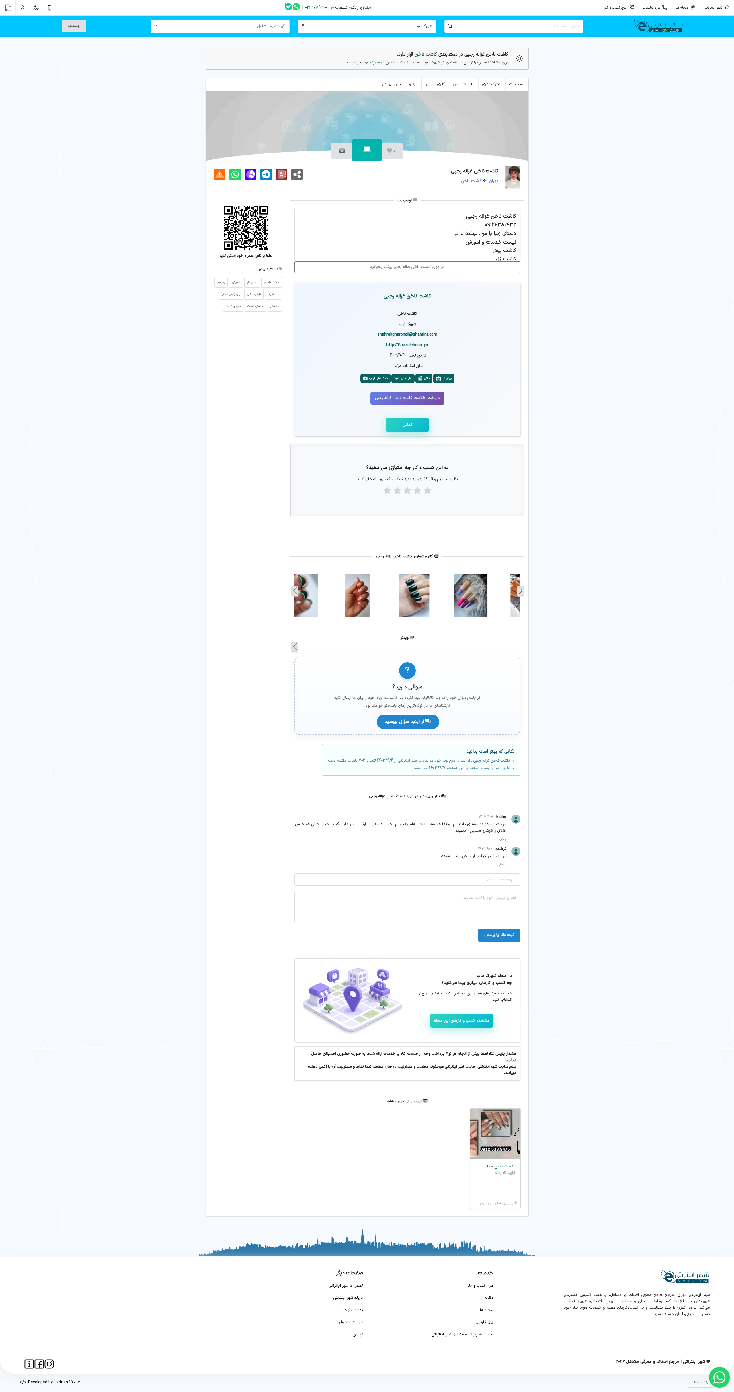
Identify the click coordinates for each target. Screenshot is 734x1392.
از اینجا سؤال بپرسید (405, 721)
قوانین (358, 1334)
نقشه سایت (353, 1310)
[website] (250, 174)
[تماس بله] (288, 8)
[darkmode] (36, 7)
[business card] (281, 174)
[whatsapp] (235, 174)
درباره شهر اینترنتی (348, 1298)
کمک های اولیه (378, 378)
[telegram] (266, 174)
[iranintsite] (29, 1364)
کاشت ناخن (426, 54)
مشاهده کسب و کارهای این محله (461, 1021)
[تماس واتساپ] (296, 7)
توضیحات (516, 84)
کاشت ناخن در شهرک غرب (383, 62)
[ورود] (23, 7)
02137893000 (317, 8)
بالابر (426, 378)
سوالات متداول (351, 1322)
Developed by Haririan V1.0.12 (53, 1382)
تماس (407, 425)
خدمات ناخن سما (501, 1166)
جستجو (74, 26)
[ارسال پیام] (342, 151)
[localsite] (219, 174)
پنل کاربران (484, 1322)
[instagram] (49, 1364)
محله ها (486, 1310)
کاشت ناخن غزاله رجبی (407, 296)
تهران (493, 181)
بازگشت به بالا (700, 1382)
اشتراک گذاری (491, 84)
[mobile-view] (50, 7)
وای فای (405, 378)
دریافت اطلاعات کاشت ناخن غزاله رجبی (407, 398)
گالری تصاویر (435, 84)
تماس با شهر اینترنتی (346, 1286)
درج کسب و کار (480, 1286)
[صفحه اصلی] (660, 26)
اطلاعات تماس (463, 84)
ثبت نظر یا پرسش (499, 935)
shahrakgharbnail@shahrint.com (407, 335)
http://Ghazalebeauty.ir (407, 345)
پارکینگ (446, 378)
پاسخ (502, 838)
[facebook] (39, 1364)
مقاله (489, 1298)
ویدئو (413, 84)
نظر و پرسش (391, 84)
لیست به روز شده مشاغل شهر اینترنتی (462, 1334)
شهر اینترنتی (714, 7)
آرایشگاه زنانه (504, 1173)
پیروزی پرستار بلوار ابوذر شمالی (492, 1203)
